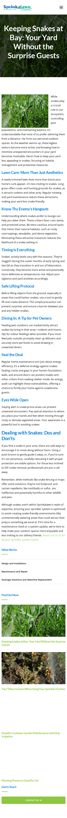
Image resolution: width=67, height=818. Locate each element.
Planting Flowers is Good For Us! (20, 780)
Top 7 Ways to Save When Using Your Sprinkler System (33, 689)
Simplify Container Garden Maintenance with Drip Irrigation (31, 734)
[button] (61, 7)
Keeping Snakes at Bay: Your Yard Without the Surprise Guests (33, 643)
